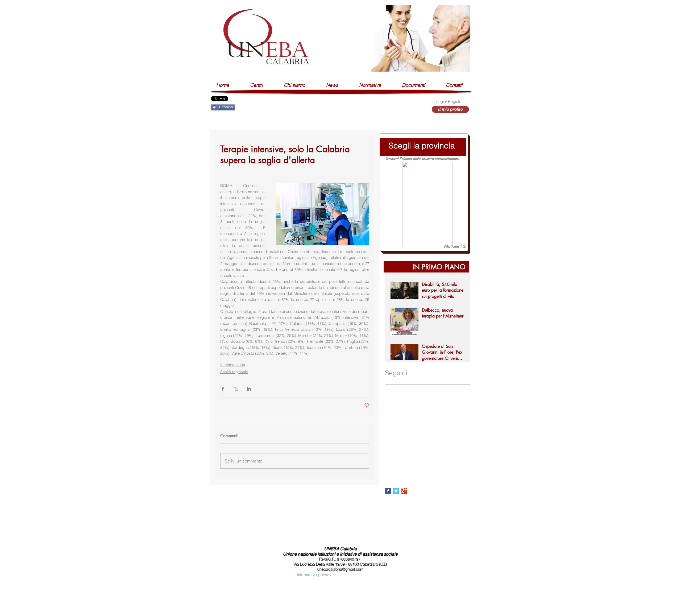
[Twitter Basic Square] (396, 491)
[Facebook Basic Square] (388, 491)
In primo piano (232, 364)
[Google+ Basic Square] (404, 491)
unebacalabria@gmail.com (340, 569)
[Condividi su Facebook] (222, 388)
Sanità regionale (234, 371)
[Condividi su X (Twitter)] (235, 388)
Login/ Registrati (450, 101)
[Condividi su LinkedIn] (248, 388)
